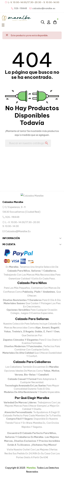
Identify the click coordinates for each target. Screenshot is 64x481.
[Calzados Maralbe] (32, 195)
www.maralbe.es (35, 422)
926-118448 (12, 217)
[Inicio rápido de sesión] (49, 22)
